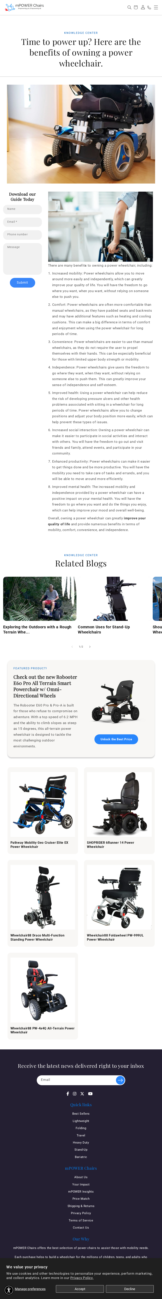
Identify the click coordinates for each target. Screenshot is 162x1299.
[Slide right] (90, 647)
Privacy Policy (81, 1213)
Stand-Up (80, 1149)
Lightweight (81, 1121)
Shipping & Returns (81, 1206)
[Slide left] (72, 647)
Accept (80, 1289)
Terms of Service (81, 1220)
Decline (129, 1289)
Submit (22, 282)
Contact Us (81, 1227)
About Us (81, 1177)
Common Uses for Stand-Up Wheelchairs (104, 629)
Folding (81, 1128)
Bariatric (81, 1157)
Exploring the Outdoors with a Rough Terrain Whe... (37, 629)
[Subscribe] (120, 1080)
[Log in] (143, 7)
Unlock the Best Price (116, 739)
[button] (156, 7)
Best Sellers (81, 1113)
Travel (81, 1135)
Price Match (81, 1199)
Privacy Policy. (81, 1278)
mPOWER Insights (81, 1191)
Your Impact (81, 1184)
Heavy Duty (81, 1142)
